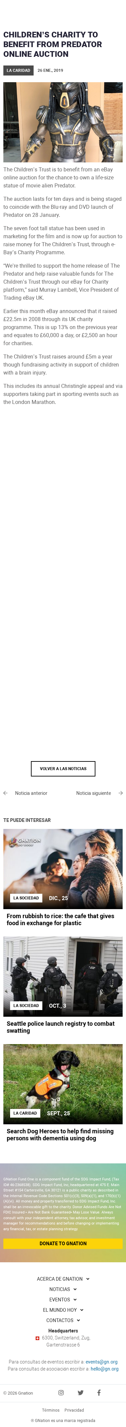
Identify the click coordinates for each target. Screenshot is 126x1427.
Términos (50, 1410)
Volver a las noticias (63, 768)
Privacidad (74, 1410)
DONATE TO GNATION (63, 1243)
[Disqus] (63, 501)
